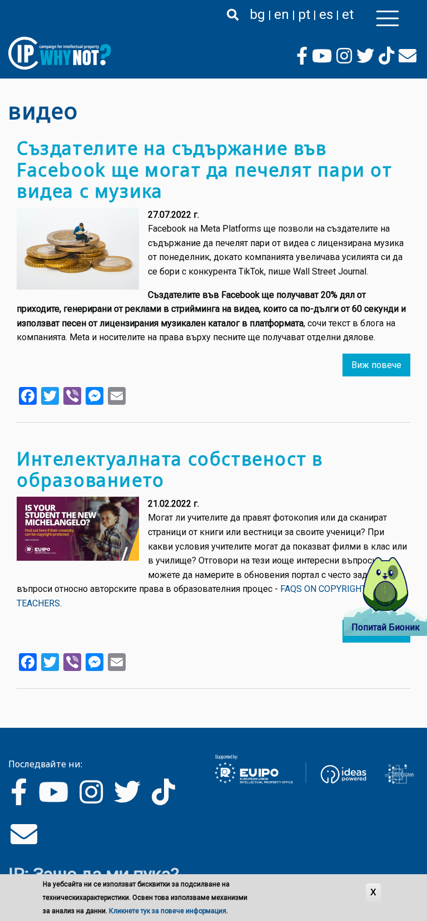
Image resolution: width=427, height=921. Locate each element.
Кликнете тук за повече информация (167, 911)
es (326, 14)
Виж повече (376, 365)
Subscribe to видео (12, 710)
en (281, 14)
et (348, 14)
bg (257, 14)
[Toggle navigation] (387, 18)
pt (304, 14)
